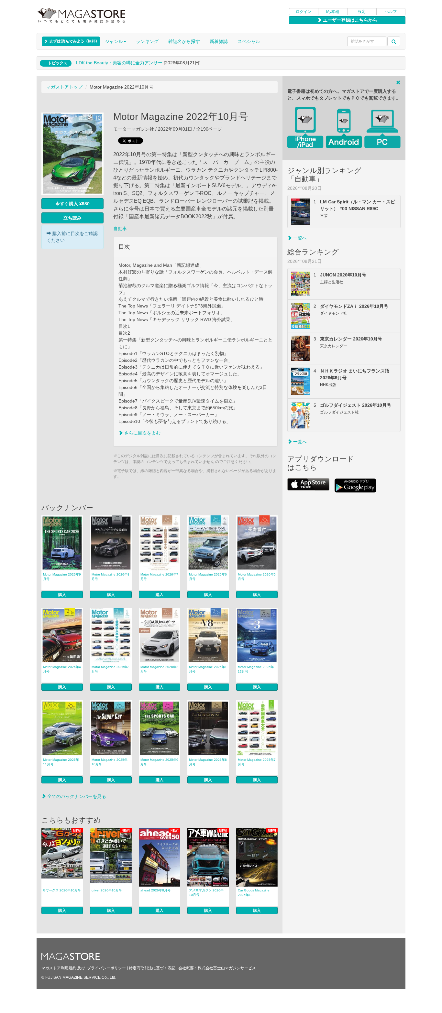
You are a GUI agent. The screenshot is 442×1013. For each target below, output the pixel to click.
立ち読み (72, 218)
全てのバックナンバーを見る (76, 796)
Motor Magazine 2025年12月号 (256, 669)
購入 (62, 594)
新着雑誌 (219, 41)
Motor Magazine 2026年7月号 (159, 577)
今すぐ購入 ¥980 (72, 203)
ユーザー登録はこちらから (349, 20)
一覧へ (299, 238)
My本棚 (332, 11)
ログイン (303, 11)
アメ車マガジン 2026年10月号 (206, 893)
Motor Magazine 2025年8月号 (208, 762)
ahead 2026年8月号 (155, 890)
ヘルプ (391, 11)
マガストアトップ (64, 87)
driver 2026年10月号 (107, 890)
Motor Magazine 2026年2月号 (159, 669)
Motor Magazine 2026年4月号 (62, 669)
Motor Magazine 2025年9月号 (159, 762)
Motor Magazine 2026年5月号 (257, 577)
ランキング (147, 41)
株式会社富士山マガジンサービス (227, 968)
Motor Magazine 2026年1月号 (208, 669)
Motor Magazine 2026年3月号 (110, 669)
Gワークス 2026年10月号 (62, 890)
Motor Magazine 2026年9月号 (62, 577)
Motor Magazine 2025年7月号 (257, 762)
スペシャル (249, 41)
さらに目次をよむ (141, 433)
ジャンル (114, 41)
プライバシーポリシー (106, 968)
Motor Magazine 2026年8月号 (110, 577)
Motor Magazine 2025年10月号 (109, 762)
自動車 (120, 228)
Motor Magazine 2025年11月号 (61, 762)
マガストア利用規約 (58, 968)
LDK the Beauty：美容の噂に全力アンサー (119, 62)
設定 (362, 11)
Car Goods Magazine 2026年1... (254, 893)
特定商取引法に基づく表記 (152, 968)
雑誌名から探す (184, 41)
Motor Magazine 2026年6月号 (208, 577)
